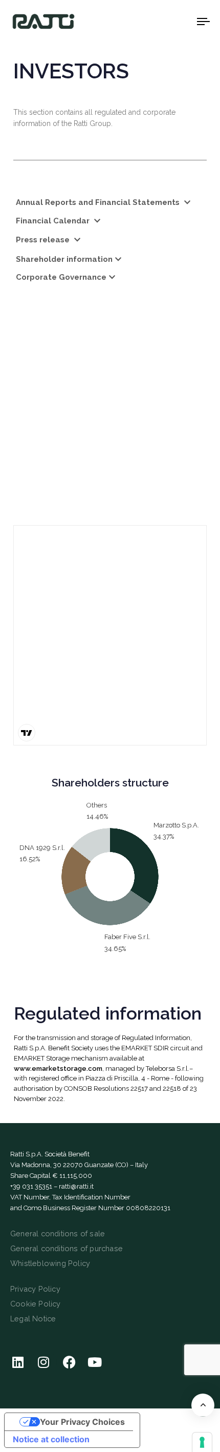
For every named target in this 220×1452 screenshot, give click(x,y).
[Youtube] (94, 1362)
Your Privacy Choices (82, 1422)
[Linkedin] (18, 1362)
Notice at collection (51, 1439)
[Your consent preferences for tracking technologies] (202, 1442)
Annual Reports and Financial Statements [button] (99, 202)
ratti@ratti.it (76, 1186)
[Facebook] (69, 1362)
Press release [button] (44, 239)
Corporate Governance (61, 277)
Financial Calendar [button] (54, 220)
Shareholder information (64, 259)
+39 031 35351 (31, 1186)
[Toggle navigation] (176, 21)
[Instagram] (43, 1362)
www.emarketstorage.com (58, 1068)
